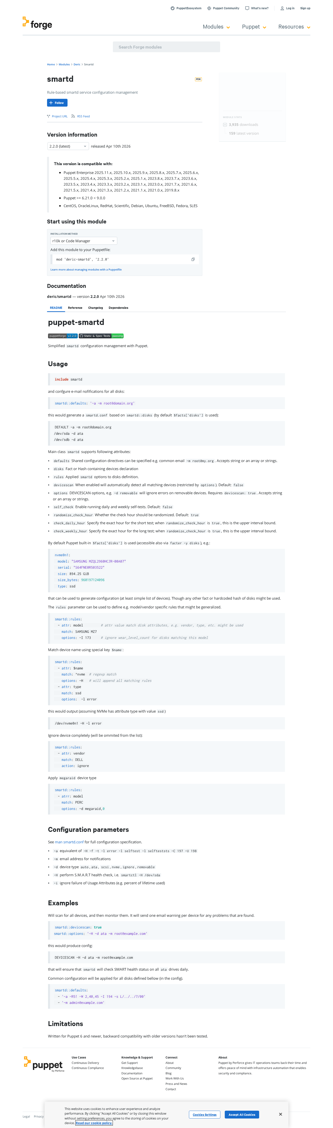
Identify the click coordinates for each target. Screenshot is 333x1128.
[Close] (280, 1114)
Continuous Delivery (85, 1063)
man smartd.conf (69, 841)
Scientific (121, 205)
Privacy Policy (43, 1116)
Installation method (64, 233)
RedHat (106, 205)
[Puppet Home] (44, 1072)
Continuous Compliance (88, 1068)
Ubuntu (151, 205)
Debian (137, 205)
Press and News (176, 1084)
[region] (166, 1115)
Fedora (182, 205)
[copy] (193, 259)
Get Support (129, 1063)
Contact (171, 1089)
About (170, 1063)
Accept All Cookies (242, 1115)
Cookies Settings (204, 1115)
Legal (26, 1116)
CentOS (70, 205)
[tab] (56, 307)
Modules (213, 26)
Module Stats (232, 117)
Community (173, 1068)
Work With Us (175, 1078)
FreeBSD (167, 205)
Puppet (251, 26)
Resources (291, 26)
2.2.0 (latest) (59, 146)
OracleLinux (88, 205)
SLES (193, 205)
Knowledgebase (132, 1068)
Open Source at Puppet (137, 1078)
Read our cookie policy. (94, 1123)
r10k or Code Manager (71, 240)
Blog (169, 1073)
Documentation (131, 1073)
